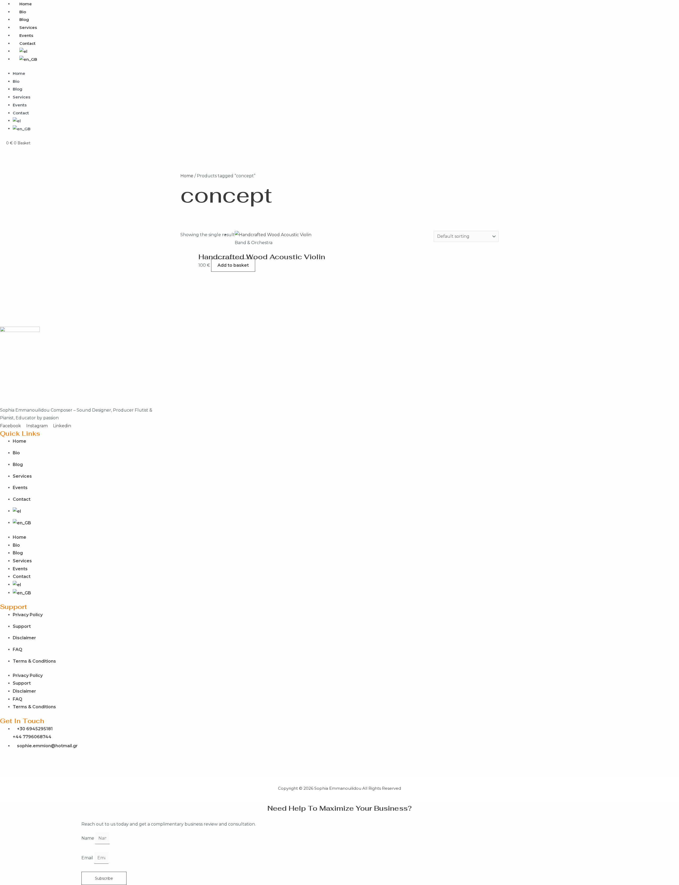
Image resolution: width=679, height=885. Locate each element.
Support (22, 626)
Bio (22, 11)
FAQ (17, 649)
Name (88, 838)
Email (87, 857)
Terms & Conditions (34, 661)
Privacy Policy (28, 614)
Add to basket (233, 265)
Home (19, 73)
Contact (27, 43)
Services (28, 27)
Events (26, 35)
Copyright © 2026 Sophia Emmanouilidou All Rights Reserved (339, 788)
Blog (24, 19)
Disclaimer (24, 637)
